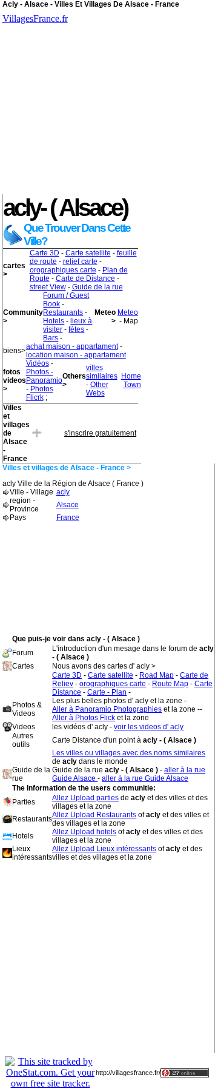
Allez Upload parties (85, 798)
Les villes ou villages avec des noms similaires (128, 753)
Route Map (170, 683)
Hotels (53, 321)
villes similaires (101, 371)
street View (48, 287)
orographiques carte (63, 270)
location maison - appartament (76, 355)
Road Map (156, 675)
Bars (50, 338)
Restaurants (63, 312)
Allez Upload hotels (84, 832)
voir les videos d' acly (148, 727)
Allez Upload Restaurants (94, 815)
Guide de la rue (97, 287)
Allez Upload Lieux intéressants (104, 849)
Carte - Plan (107, 692)
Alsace (67, 505)
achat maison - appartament (72, 346)
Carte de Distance (85, 278)
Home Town (131, 380)
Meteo (127, 312)
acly (63, 492)
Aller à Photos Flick (83, 717)
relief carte (80, 261)
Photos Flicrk (39, 393)
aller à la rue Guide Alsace (145, 778)
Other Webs (97, 388)
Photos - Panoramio (44, 376)
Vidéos (37, 363)
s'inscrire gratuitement (100, 433)
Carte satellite (88, 253)
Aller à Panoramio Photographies (107, 709)
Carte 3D (44, 253)
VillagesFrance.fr (35, 18)
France (67, 517)
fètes (76, 329)
